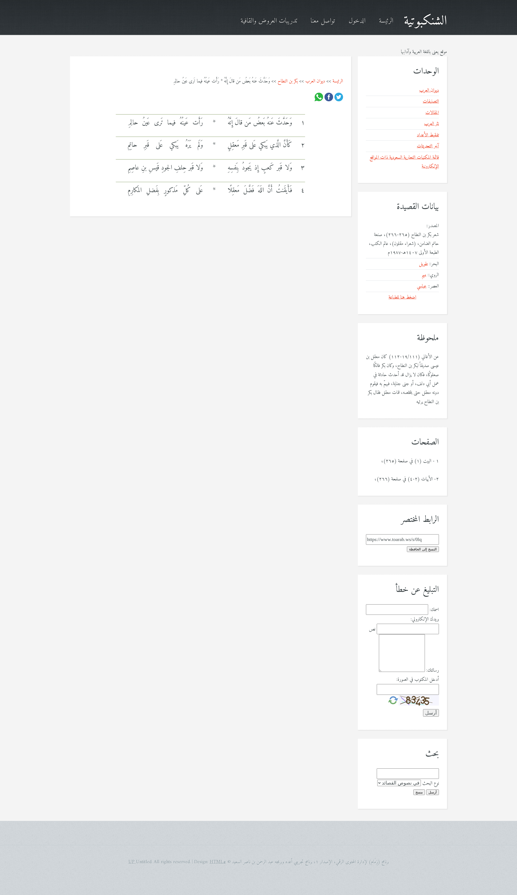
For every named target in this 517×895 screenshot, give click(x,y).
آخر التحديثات (428, 146)
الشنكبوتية (425, 21)
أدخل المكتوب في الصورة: (417, 679)
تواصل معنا (322, 21)
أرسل (432, 792)
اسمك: (434, 610)
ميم (424, 275)
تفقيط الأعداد (428, 135)
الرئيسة (386, 21)
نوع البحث (430, 783)
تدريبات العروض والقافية (268, 21)
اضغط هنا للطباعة (402, 297)
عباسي (422, 286)
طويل (423, 264)
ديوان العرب (315, 81)
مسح (419, 792)
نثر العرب (431, 124)
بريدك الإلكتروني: (425, 619)
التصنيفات (431, 101)
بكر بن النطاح (288, 81)
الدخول (356, 21)
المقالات (432, 113)
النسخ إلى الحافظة (423, 549)
